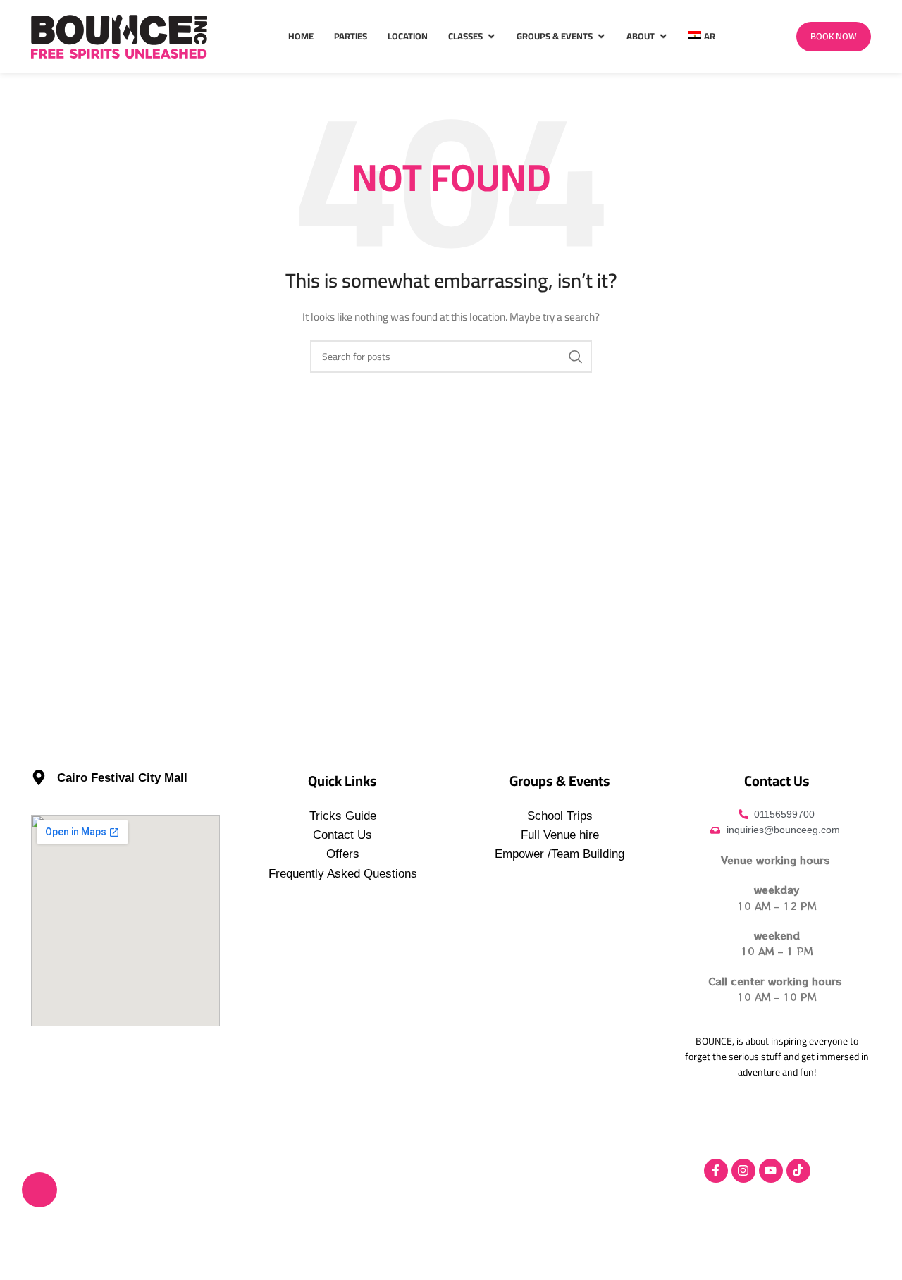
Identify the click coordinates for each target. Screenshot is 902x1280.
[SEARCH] (576, 356)
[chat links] (39, 1189)
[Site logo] (119, 36)
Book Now (833, 35)
